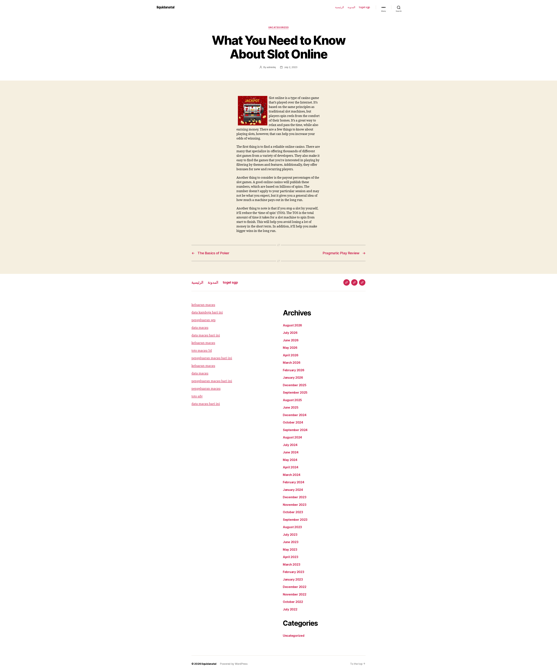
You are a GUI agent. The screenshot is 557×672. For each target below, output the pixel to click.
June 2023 (290, 542)
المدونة (351, 7)
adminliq (271, 67)
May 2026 (290, 347)
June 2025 (290, 407)
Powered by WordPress (234, 663)
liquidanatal (165, 7)
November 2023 (294, 505)
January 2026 (293, 377)
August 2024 (292, 437)
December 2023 (294, 497)
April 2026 (290, 355)
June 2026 (291, 340)
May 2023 (290, 549)
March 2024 (291, 475)
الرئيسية (339, 7)
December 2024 (294, 415)
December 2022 (294, 587)
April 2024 (290, 467)
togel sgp (364, 7)
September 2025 (295, 392)
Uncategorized (278, 27)
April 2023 (290, 557)
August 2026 (292, 325)
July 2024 (290, 445)
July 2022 (290, 609)
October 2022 (293, 602)
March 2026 (291, 362)
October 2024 (293, 422)
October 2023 (293, 512)
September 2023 (295, 519)
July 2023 (290, 534)
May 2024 (290, 460)
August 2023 (292, 527)
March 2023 (291, 564)
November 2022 (294, 594)
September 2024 (295, 430)
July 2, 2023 (290, 67)
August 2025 (292, 400)
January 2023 (293, 579)
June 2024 (291, 452)
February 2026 (293, 370)
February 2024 (293, 482)
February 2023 (293, 572)
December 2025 (294, 385)
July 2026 (290, 333)
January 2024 (293, 490)
